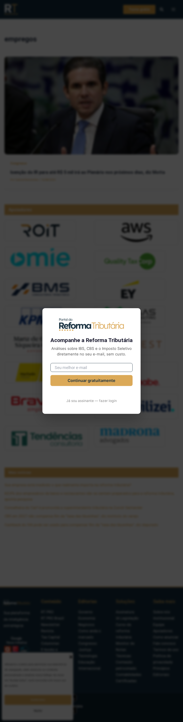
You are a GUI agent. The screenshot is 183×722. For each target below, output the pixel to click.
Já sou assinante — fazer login (91, 401)
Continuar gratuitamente (91, 380)
